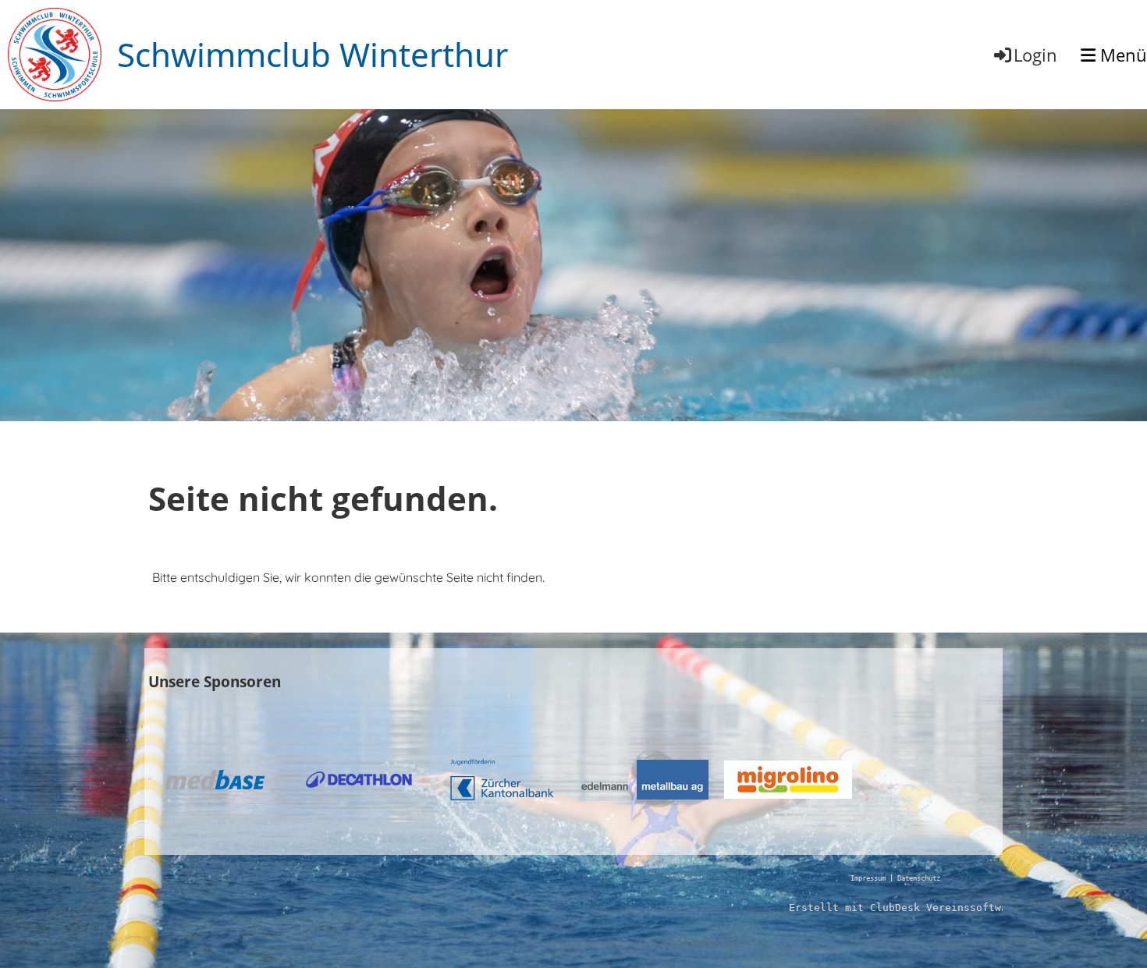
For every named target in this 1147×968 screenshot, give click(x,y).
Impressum (868, 878)
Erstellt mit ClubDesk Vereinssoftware (904, 907)
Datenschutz (918, 878)
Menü (1121, 54)
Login (1035, 54)
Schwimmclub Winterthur (312, 54)
